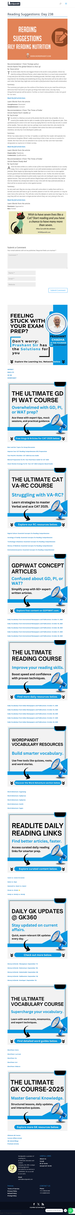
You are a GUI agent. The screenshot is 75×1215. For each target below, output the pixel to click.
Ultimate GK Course (14, 1135)
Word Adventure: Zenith (15, 804)
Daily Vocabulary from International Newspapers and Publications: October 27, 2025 (35, 632)
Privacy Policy (12, 1191)
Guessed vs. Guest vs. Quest (17, 886)
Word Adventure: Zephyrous (17, 796)
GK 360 (10, 375)
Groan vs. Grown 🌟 (14, 890)
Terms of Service (13, 1189)
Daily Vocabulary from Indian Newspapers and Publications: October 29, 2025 (33, 722)
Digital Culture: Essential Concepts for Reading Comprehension (28, 533)
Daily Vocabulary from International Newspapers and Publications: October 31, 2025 (35, 619)
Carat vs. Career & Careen (16, 878)
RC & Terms (44, 1163)
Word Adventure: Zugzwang (17, 792)
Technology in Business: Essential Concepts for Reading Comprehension (31, 542)
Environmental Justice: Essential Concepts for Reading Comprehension (31, 550)
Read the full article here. (17, 98)
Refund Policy (12, 1193)
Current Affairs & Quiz (15, 1138)
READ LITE (11, 372)
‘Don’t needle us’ (24, 113)
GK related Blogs (13, 1141)
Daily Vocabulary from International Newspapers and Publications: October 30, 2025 (35, 624)
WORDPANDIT (12, 378)
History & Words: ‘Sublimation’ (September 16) (23, 976)
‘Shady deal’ (22, 161)
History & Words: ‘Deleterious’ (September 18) (23, 968)
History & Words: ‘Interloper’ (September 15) (22, 980)
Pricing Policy (12, 1196)
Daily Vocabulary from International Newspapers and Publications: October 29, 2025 (35, 636)
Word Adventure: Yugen (15, 808)
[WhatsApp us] (70, 1210)
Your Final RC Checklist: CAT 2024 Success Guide (23, 455)
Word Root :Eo (12, 1058)
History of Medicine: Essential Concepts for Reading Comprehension (30, 546)
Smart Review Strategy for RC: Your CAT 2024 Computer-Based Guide (30, 464)
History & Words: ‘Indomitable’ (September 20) (23, 972)
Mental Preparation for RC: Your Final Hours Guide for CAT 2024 (28, 460)
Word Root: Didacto (14, 1066)
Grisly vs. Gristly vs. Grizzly (16, 894)
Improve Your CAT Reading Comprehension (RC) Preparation (27, 451)
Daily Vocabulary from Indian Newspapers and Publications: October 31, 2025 (33, 705)
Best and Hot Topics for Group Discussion (21, 447)
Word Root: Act (12, 1062)
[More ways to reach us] (65, 1210)
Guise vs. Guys (12, 882)
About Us (43, 1159)
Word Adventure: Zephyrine (17, 800)
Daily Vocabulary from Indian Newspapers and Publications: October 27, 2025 (33, 718)
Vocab (42, 1161)
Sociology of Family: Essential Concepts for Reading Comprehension (30, 537)
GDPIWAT (11, 369)
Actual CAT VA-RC (46, 1166)
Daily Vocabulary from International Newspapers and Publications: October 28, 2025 (35, 628)
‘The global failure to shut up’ (29, 66)
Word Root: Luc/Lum (14, 1054)
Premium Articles (13, 1144)
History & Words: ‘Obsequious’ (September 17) (23, 964)
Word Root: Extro (13, 1050)
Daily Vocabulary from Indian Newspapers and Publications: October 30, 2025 (33, 710)
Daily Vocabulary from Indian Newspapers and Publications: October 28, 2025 (33, 714)
